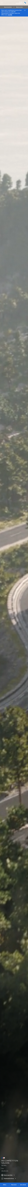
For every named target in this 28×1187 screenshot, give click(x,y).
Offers (4, 1184)
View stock (13, 1184)
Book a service (19, 7)
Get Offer (10, 14)
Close (25, 10)
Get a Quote (23, 1184)
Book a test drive (8, 7)
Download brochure (9, 1178)
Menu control (2, 2)
